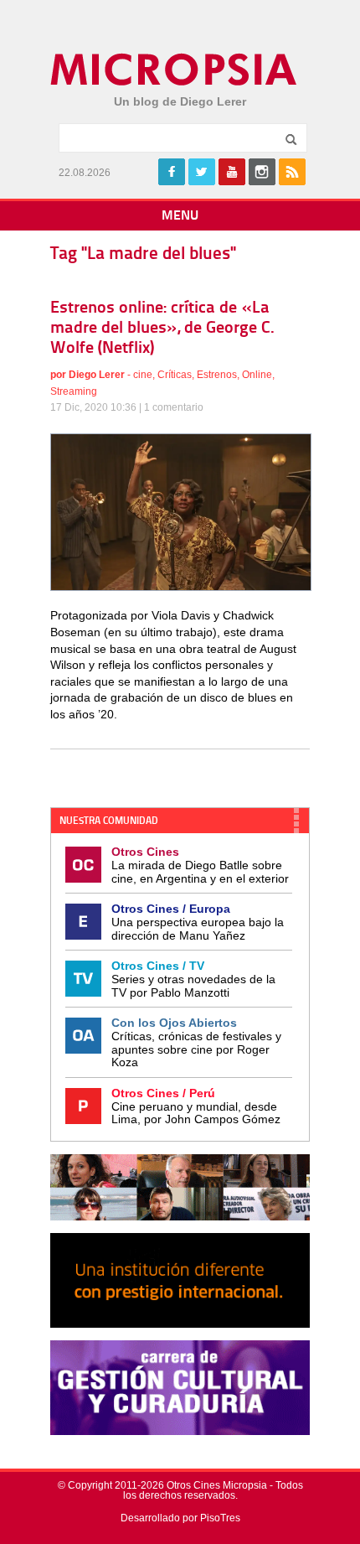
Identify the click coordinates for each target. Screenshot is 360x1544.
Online (257, 375)
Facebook (171, 171)
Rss (292, 171)
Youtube (232, 171)
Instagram (262, 171)
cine (142, 375)
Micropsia (174, 69)
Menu (180, 216)
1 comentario (173, 407)
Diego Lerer (97, 375)
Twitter (201, 171)
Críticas (174, 375)
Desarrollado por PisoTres (180, 1518)
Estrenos (217, 375)
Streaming (73, 391)
